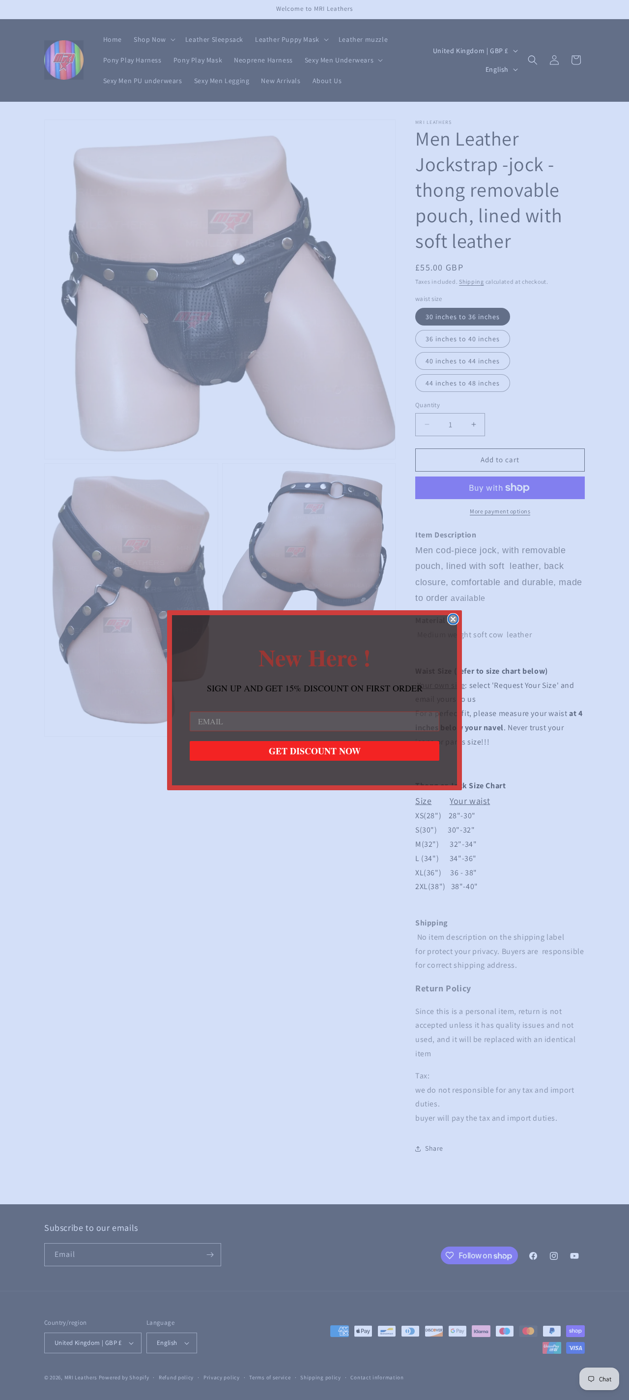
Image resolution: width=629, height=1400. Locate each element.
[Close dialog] (453, 619)
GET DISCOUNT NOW (315, 751)
